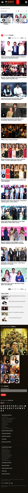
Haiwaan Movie (4, 423)
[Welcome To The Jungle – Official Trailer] (14, 341)
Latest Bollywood (7, 447)
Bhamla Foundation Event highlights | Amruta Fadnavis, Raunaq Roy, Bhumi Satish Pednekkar (12, 242)
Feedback (17, 479)
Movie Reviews (4, 459)
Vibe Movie (4, 426)
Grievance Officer (4, 480)
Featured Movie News (6, 450)
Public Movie (6, 433)
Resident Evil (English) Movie (7, 428)
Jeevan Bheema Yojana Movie (7, 420)
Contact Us (22, 479)
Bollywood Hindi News (6, 460)
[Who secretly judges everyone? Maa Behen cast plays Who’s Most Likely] (5, 378)
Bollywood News (5, 448)
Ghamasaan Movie (5, 424)
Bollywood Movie (7, 430)
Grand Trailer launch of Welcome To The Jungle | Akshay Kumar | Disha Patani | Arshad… (13, 222)
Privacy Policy (11, 479)
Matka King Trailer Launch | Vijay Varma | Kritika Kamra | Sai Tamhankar (22, 20)
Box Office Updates (5, 452)
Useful (4, 471)
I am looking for (5, 388)
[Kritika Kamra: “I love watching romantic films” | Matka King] (14, 359)
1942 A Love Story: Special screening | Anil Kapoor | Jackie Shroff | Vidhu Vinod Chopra (13, 57)
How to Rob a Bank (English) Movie (8, 418)
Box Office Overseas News (7, 455)
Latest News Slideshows (6, 456)
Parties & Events (5, 8)
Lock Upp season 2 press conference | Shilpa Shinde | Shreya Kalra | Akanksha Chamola (8, 20)
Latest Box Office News (6, 451)
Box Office (6, 436)
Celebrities (8, 402)
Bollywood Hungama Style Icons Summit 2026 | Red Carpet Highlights (13, 180)
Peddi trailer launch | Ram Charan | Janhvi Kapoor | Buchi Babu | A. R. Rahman (13, 263)
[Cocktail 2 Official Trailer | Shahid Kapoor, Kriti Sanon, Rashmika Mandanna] (14, 369)
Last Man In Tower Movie (6, 422)
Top (4, 439)
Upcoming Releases (5, 458)
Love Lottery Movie (5, 427)
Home (2, 479)
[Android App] (9, 483)
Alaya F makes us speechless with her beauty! (17, 301)
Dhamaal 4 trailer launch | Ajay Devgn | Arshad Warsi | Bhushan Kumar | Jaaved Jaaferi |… (14, 201)
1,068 (22, 38)
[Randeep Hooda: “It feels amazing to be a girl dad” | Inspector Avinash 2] (5, 369)
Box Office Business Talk (6, 454)
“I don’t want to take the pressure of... (15, 317)
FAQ (9, 480)
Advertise (6, 479)
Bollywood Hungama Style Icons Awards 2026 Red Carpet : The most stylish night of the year (13, 160)
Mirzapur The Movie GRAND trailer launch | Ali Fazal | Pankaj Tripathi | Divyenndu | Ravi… (13, 78)
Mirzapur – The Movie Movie (7, 419)
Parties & (8, 35)
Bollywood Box (6, 441)
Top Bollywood (6, 462)
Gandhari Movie (5, 416)
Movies (2, 402)
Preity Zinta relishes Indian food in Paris (16, 306)
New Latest (6, 465)
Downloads (6, 473)
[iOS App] (12, 483)
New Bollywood (7, 415)
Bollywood (7, 468)
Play (3, 20)
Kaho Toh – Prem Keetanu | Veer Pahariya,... (16, 312)
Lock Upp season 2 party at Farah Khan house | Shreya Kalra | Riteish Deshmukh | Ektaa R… (12, 119)
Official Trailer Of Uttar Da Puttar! (9, 139)
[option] (7, 19)
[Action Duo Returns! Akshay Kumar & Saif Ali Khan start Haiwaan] (14, 378)
